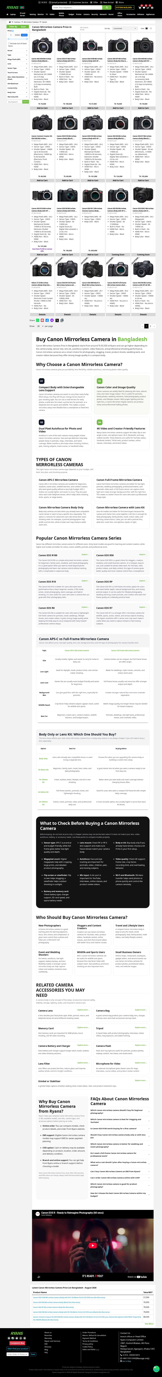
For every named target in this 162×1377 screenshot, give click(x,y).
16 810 (44, 2)
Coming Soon (118, 254)
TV (47, 14)
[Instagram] (20, 1338)
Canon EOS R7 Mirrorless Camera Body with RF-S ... (66, 61)
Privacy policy (87, 1344)
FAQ (46, 1352)
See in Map (126, 1361)
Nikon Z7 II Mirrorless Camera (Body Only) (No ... (41, 285)
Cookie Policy (87, 1347)
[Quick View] (51, 46)
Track (33, 1354)
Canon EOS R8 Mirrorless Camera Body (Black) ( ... (116, 138)
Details (42, 314)
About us (48, 1332)
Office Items (120, 14)
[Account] (151, 7)
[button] (62, 320)
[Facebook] (47, 320)
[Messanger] (52, 320)
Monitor (41, 14)
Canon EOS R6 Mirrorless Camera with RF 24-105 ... (142, 285)
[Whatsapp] (37, 320)
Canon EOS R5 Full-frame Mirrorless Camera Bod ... (117, 285)
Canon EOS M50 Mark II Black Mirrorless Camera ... (92, 285)
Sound (111, 14)
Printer (79, 14)
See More (149, 1323)
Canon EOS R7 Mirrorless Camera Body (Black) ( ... (142, 138)
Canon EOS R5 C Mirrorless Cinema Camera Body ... (92, 210)
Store (121, 2)
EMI (46, 1344)
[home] (8, 14)
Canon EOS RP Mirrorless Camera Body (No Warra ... (117, 61)
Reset (23, 26)
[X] (57, 320)
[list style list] (151, 28)
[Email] (42, 320)
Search (25, 102)
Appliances (150, 14)
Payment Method (89, 1338)
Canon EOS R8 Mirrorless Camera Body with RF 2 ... (117, 210)
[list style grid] (146, 28)
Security (94, 14)
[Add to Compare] (51, 38)
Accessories (130, 14)
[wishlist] (144, 7)
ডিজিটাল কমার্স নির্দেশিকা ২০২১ (90, 1349)
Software (140, 14)
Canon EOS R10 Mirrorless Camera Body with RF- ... (92, 138)
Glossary (47, 1347)
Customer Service (79, 2)
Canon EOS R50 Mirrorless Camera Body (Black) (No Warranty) (56, 1302)
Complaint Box (17, 1343)
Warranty (48, 1338)
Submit (24, 35)
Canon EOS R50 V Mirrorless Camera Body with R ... (143, 210)
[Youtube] (16, 1338)
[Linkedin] (24, 1338)
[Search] (106, 7)
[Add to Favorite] (51, 42)
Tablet (52, 14)
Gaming (33, 14)
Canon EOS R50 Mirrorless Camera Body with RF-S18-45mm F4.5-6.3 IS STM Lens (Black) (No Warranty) (71, 1312)
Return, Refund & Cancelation (94, 1335)
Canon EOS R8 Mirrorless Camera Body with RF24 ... (67, 210)
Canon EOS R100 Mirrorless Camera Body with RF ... (92, 61)
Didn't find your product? (18, 1349)
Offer (95, 2)
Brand (10, 50)
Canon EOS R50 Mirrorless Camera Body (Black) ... (41, 61)
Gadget (71, 14)
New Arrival (108, 2)
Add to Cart (42, 108)
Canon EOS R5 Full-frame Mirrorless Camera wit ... (66, 285)
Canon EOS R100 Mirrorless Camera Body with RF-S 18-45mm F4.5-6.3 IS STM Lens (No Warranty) (69, 1297)
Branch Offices (126, 1336)
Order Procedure (89, 1332)
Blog (46, 1349)
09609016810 (134, 1355)
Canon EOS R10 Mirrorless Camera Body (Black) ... (66, 138)
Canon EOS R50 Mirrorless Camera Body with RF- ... (142, 61)
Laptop (13, 14)
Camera (86, 14)
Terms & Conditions (90, 1341)
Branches (48, 1335)
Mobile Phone (61, 14)
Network (103, 14)
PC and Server (22, 14)
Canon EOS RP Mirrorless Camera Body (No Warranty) (53, 1307)
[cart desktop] (140, 7)
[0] (147, 7)
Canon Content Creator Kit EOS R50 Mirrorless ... (42, 138)
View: (142, 28)
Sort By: (107, 28)
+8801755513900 (129, 1358)
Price (10, 31)
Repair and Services (52, 1341)
